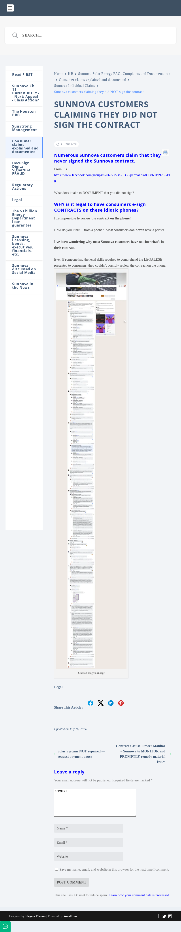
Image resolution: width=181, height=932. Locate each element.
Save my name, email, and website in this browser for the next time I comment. (114, 869)
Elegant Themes (35, 916)
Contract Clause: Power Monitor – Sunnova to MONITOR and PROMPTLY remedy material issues (140, 754)
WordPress (70, 916)
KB (70, 74)
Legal (58, 687)
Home (58, 74)
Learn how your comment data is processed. (139, 895)
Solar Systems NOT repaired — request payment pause (81, 753)
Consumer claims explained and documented (92, 79)
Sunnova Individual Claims (74, 85)
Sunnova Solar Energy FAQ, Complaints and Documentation (124, 74)
